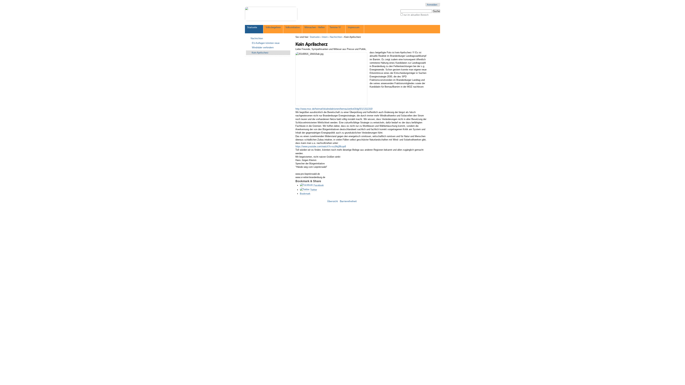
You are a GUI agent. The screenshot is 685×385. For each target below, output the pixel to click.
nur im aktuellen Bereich (416, 15)
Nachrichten (336, 37)
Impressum (353, 27)
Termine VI (335, 27)
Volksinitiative (292, 27)
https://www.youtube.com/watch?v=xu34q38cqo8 (320, 146)
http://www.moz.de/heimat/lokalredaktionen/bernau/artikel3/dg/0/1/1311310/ (334, 108)
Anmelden (432, 4)
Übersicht (332, 201)
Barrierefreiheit (348, 201)
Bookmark (305, 193)
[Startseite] (271, 14)
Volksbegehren (273, 27)
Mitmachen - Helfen (315, 27)
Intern (325, 37)
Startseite (252, 27)
